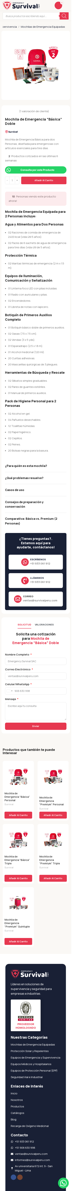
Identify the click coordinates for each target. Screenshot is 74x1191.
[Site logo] (21, 5)
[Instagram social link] (20, 1177)
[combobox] (9, 691)
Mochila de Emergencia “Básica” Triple (17, 860)
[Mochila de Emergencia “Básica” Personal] (18, 777)
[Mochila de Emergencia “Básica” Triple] (18, 840)
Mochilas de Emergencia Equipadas (43, 27)
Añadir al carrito (43, 180)
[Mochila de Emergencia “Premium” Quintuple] (18, 903)
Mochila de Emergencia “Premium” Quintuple (17, 923)
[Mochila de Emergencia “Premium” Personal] (53, 777)
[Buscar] (64, 16)
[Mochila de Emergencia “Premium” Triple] (53, 840)
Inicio (14, 1093)
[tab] (24, 625)
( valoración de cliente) (34, 111)
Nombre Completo (17, 654)
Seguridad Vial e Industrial (27, 1077)
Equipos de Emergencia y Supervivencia (35, 1057)
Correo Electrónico (18, 669)
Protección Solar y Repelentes (30, 1051)
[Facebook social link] (13, 1177)
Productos (17, 1106)
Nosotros (17, 1100)
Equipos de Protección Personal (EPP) (34, 1070)
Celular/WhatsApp (17, 684)
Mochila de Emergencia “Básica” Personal (17, 797)
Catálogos (17, 1113)
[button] (18, 815)
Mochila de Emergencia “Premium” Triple (49, 860)
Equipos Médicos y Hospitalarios (31, 1064)
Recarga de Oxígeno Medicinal (30, 1126)
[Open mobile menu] (67, 5)
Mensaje (11, 699)
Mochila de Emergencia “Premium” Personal (51, 801)
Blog (13, 1119)
